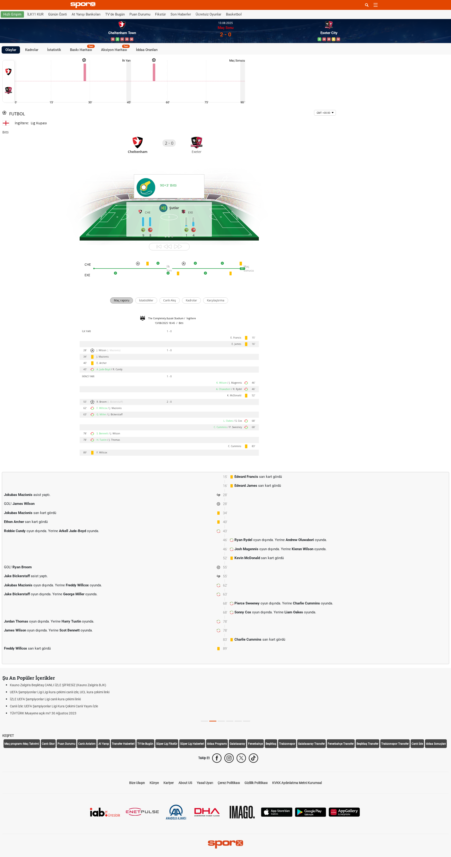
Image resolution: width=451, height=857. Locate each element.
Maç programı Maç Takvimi (21, 743)
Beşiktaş (271, 743)
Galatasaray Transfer (311, 743)
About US (185, 783)
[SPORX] (225, 844)
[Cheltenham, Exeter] (8, 81)
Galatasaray (237, 743)
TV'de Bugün (115, 14)
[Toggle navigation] (376, 5)
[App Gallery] (344, 812)
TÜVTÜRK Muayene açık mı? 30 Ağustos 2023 (43, 713)
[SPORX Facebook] (217, 758)
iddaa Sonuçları (436, 743)
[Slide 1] (212, 721)
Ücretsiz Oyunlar (208, 14)
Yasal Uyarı (205, 783)
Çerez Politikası (229, 783)
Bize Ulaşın (137, 783)
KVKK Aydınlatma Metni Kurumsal (297, 783)
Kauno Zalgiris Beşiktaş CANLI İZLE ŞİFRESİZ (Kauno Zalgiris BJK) (58, 685)
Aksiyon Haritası (114, 49)
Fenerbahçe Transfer (341, 743)
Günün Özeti (57, 14)
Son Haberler (181, 14)
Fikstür (160, 14)
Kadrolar (31, 50)
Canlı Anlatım (87, 743)
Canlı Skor (48, 743)
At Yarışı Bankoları (86, 14)
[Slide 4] (238, 721)
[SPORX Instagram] (229, 758)
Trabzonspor (287, 743)
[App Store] (276, 812)
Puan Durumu (139, 14)
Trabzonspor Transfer (395, 743)
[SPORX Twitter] (241, 758)
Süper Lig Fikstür (166, 743)
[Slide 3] (229, 721)
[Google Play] (310, 812)
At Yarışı (103, 743)
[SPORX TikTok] (253, 758)
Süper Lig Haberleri (192, 743)
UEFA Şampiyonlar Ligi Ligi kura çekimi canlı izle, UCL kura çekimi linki (59, 692)
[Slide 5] (246, 721)
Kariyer (168, 783)
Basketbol (234, 14)
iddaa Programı (217, 743)
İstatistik (54, 50)
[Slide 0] (204, 721)
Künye (154, 783)
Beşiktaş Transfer (367, 743)
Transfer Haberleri (123, 743)
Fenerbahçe (255, 743)
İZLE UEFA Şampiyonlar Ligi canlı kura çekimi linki (45, 699)
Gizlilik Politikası (256, 783)
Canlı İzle (417, 743)
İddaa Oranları (147, 50)
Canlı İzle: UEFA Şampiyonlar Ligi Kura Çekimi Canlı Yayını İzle (54, 706)
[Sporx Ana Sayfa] (83, 5)
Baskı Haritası (81, 49)
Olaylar (10, 50)
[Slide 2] (221, 721)
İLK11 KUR (35, 14)
